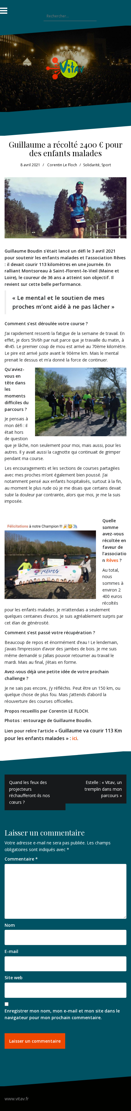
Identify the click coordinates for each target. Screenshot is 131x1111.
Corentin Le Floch (62, 164)
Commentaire (21, 859)
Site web (14, 977)
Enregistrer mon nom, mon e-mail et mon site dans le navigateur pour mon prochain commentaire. (62, 1014)
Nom (10, 925)
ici (74, 738)
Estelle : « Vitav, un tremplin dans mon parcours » (103, 788)
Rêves (112, 560)
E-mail (11, 951)
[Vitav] (66, 68)
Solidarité (91, 164)
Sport (106, 164)
